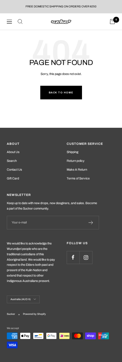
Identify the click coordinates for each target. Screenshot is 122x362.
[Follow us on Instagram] (85, 257)
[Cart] (112, 21)
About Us (13, 152)
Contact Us (14, 169)
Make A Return (77, 169)
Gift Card (13, 178)
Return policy (76, 160)
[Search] (20, 21)
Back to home (61, 92)
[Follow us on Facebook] (73, 257)
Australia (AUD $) (20, 299)
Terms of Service (78, 178)
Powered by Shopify (34, 314)
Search (12, 160)
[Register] (91, 223)
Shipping (72, 152)
